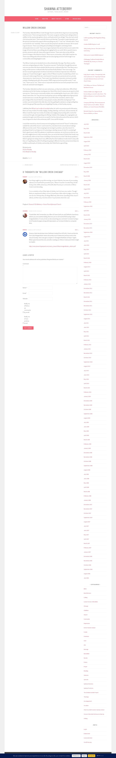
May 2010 (86, 379)
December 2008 (88, 452)
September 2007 (88, 517)
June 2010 (86, 375)
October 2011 (87, 310)
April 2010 (86, 383)
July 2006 (86, 578)
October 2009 (87, 409)
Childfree (86, 610)
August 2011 (87, 318)
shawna (25, 211)
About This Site (56, 19)
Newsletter (86, 653)
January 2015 (87, 219)
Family (85, 632)
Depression (87, 623)
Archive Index (77, 19)
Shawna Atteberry (58, 8)
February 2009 (87, 444)
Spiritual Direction (88, 684)
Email (25, 293)
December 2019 (88, 167)
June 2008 (86, 478)
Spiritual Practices (88, 688)
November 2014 (88, 228)
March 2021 (87, 159)
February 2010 (87, 392)
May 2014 (86, 249)
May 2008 (86, 483)
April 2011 (86, 336)
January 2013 (87, 284)
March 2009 (87, 439)
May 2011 (86, 331)
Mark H (25, 230)
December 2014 (88, 223)
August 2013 (87, 267)
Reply (76, 177)
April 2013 (86, 271)
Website (25, 298)
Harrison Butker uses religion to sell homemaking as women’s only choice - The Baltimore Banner (95, 94)
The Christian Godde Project (91, 692)
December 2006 (88, 556)
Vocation (86, 705)
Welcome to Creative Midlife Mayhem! (93, 55)
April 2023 (86, 146)
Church (30, 158)
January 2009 (87, 448)
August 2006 (87, 573)
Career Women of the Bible (97, 107)
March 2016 (87, 197)
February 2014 (87, 262)
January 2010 (87, 396)
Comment (26, 265)
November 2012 (88, 293)
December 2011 (88, 301)
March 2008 (87, 491)
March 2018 (87, 176)
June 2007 (86, 530)
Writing (85, 718)
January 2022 (87, 154)
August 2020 (87, 163)
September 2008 (88, 465)
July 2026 (86, 124)
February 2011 (87, 344)
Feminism (86, 636)
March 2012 (87, 297)
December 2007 (88, 504)
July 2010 (86, 370)
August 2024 (87, 141)
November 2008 (88, 457)
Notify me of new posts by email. (27, 320)
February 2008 (87, 496)
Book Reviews (87, 593)
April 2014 (86, 254)
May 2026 (86, 128)
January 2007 (87, 552)
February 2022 (87, 150)
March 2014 (87, 258)
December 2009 (88, 401)
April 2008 (86, 487)
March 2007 (87, 543)
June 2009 (86, 427)
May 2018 (86, 172)
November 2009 (88, 405)
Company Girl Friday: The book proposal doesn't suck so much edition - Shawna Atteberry (94, 105)
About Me (45, 19)
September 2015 (88, 206)
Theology (86, 697)
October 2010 (87, 357)
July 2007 (86, 526)
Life (85, 645)
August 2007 (87, 522)
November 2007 (88, 509)
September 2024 (88, 137)
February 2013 (87, 280)
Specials (86, 679)
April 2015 (86, 210)
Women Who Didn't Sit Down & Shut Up (94, 714)
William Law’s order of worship (40, 108)
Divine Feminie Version (89, 628)
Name (25, 288)
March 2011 (87, 340)
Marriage (86, 649)
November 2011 (88, 306)
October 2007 (87, 513)
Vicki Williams (87, 85)
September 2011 (88, 314)
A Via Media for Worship (29, 152)
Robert (25, 177)
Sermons (86, 675)
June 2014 (86, 245)
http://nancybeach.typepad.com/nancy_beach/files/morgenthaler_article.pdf (52, 246)
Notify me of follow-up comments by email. (27, 308)
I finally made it (28, 165)
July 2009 (86, 422)
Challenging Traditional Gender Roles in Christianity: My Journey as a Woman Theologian (94, 62)
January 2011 (87, 349)
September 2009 (88, 414)
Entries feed (87, 733)
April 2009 (86, 435)
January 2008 (87, 500)
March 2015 (87, 215)
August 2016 (87, 189)
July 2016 (86, 193)
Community (87, 619)
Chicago (86, 606)
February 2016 (87, 202)
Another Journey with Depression (68, 165)
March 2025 (87, 133)
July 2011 (86, 323)
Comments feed (88, 738)
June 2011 (86, 327)
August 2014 (87, 236)
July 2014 (86, 241)
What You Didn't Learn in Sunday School (94, 710)
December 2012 (88, 288)
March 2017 (87, 185)
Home (36, 19)
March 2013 (87, 275)
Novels (85, 658)
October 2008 (87, 461)
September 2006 (88, 569)
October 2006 (87, 565)
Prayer (85, 666)
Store (67, 19)
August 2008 (87, 470)
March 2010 (87, 388)
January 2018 (87, 180)
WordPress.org (87, 742)
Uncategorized (88, 701)
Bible (85, 589)
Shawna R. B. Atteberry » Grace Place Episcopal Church (45, 204)
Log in (85, 729)
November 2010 (88, 353)
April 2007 (86, 539)
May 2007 (86, 535)
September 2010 (88, 362)
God (85, 641)
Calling (85, 597)
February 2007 (87, 548)
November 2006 (88, 560)
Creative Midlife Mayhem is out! (92, 44)
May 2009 (86, 431)
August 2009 (87, 418)
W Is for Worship (27, 149)
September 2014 (88, 232)
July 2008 (86, 474)
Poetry (85, 662)
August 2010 (87, 366)
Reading (86, 671)
